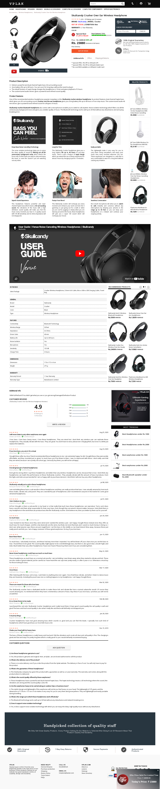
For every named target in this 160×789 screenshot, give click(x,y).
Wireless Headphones (26, 12)
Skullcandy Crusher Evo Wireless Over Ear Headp (116, 347)
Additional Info (78, 58)
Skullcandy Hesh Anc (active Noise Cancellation (138, 347)
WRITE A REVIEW (58, 424)
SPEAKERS (31, 9)
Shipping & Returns (102, 58)
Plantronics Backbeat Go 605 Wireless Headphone (138, 379)
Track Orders (45, 775)
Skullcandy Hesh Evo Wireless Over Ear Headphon (118, 379)
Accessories (13, 12)
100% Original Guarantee (136, 42)
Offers (136, 51)
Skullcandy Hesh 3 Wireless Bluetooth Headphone (117, 315)
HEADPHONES (21, 9)
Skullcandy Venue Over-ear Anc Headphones (137, 315)
